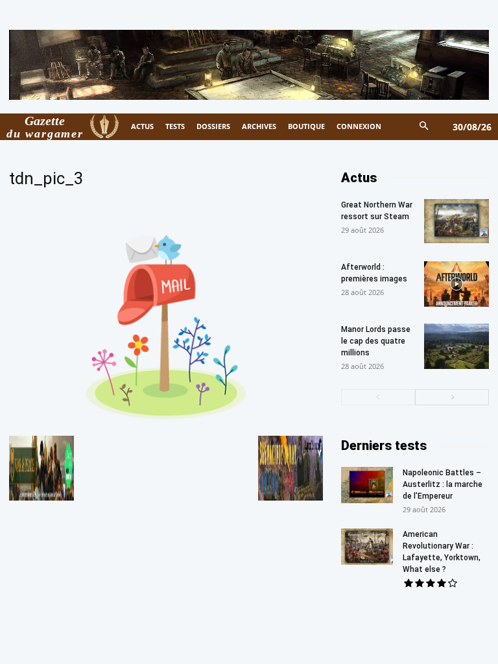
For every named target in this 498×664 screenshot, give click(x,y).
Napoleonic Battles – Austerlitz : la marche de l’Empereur (442, 484)
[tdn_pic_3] (166, 423)
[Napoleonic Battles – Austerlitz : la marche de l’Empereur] (367, 485)
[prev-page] (378, 397)
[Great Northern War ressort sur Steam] (456, 221)
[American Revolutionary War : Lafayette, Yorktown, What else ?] (367, 546)
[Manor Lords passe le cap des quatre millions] (456, 346)
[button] (424, 126)
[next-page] (452, 397)
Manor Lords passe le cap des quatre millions (375, 341)
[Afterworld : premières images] (456, 284)
